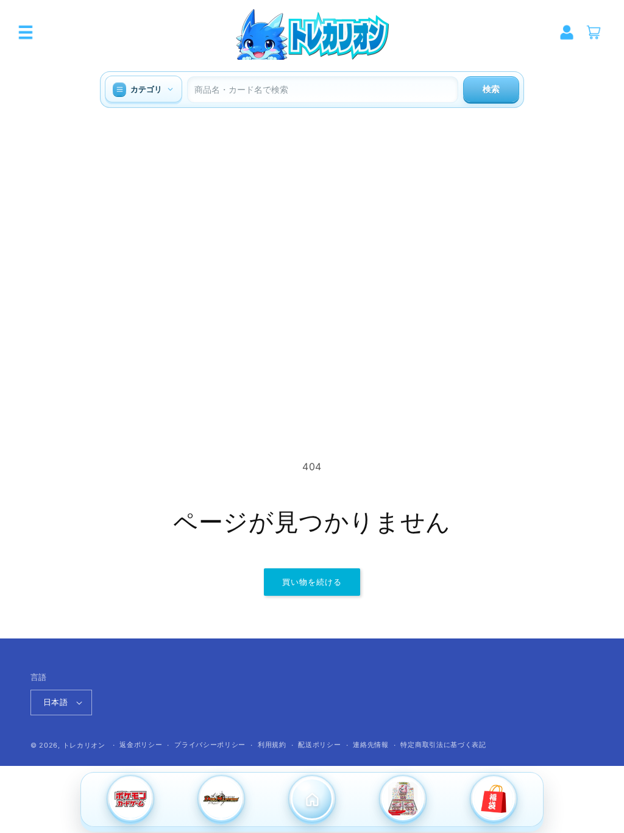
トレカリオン (84, 745)
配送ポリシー (319, 744)
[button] (25, 32)
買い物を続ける (312, 582)
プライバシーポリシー (210, 744)
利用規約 (272, 744)
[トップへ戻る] (312, 800)
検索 (491, 89)
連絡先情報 (371, 744)
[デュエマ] (221, 800)
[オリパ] (494, 800)
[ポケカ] (130, 800)
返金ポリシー (140, 744)
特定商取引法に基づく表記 (443, 744)
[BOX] (403, 800)
